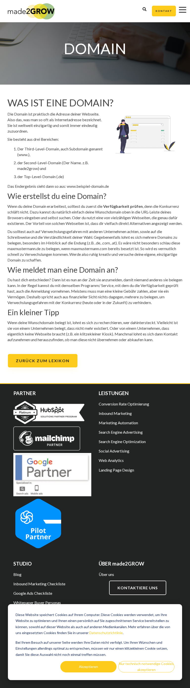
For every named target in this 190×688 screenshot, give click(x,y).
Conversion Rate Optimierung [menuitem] (124, 404)
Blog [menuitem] (17, 574)
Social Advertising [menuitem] (114, 451)
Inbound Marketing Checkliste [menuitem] (39, 583)
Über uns (106, 574)
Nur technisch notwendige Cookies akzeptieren (146, 667)
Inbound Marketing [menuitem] (115, 413)
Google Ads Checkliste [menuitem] (32, 593)
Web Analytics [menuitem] (111, 460)
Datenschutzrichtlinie (106, 633)
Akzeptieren (88, 666)
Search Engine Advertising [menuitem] (121, 432)
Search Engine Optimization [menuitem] (122, 441)
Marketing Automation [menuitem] (118, 422)
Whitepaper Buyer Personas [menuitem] (37, 602)
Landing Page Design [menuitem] (116, 470)
